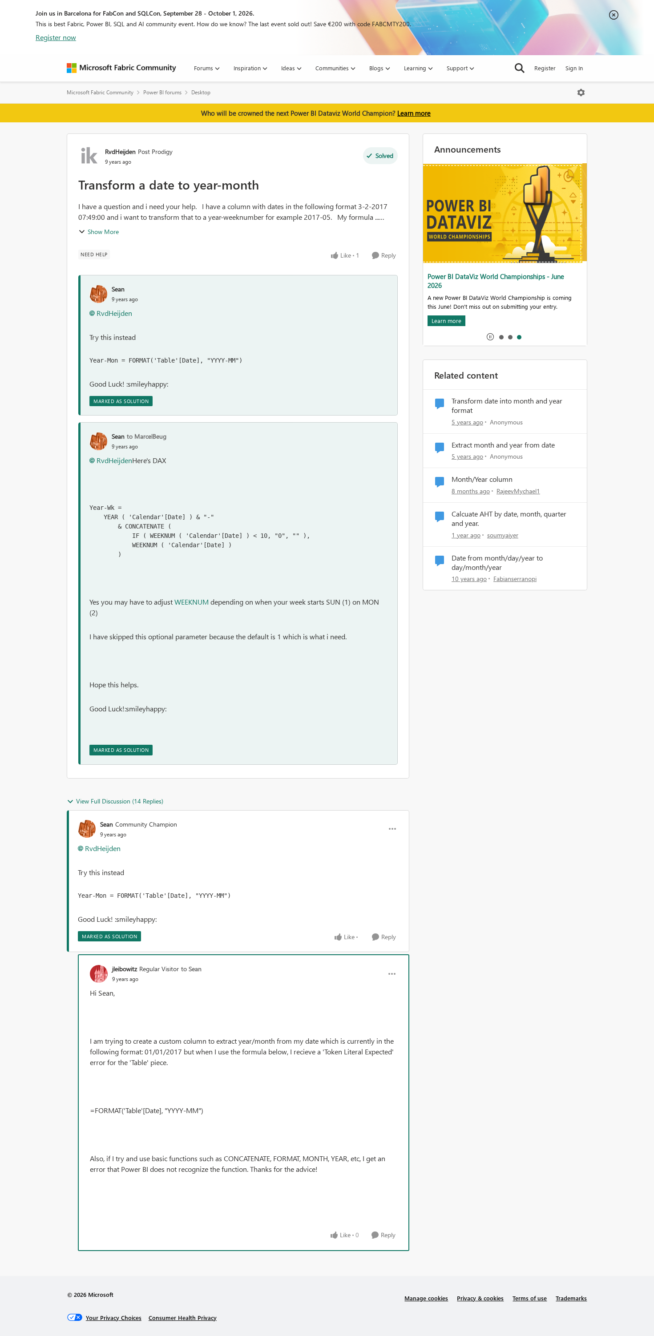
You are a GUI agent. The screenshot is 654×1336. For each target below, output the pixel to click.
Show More (103, 231)
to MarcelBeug (146, 436)
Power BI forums (162, 92)
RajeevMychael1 (518, 491)
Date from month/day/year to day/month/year (497, 562)
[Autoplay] (490, 336)
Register (545, 68)
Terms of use (530, 1298)
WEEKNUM (191, 601)
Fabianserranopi (515, 578)
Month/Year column (482, 479)
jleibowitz (124, 969)
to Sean (191, 969)
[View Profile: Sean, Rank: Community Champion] (87, 829)
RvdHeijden (120, 151)
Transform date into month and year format (507, 405)
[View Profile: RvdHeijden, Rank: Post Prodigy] (89, 156)
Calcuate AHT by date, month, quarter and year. (509, 518)
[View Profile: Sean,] (98, 294)
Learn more (414, 113)
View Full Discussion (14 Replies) (119, 801)
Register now (56, 37)
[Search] (519, 68)
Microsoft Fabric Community (100, 92)
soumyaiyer (502, 535)
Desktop (200, 92)
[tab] (501, 336)
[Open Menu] (581, 92)
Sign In (574, 68)
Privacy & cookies (480, 1298)
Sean (118, 289)
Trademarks (571, 1298)
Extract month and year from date (503, 444)
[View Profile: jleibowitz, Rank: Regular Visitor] (99, 974)
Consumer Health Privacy (183, 1317)
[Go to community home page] (121, 68)
